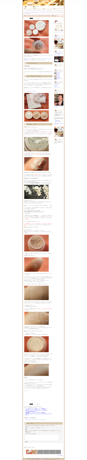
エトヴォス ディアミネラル (60, 71)
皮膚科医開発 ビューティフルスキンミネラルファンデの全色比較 (35, 412)
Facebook (29, 458)
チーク (56, 86)
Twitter (33, 458)
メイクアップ (41, 419)
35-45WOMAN (56, 120)
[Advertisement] (31, 397)
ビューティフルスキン (42, 12)
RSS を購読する (37, 458)
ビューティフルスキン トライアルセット (31, 91)
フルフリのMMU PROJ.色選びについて (31, 411)
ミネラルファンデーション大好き (28, 12)
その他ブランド (36, 12)
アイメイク (56, 85)
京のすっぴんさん (59, 77)
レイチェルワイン (59, 72)
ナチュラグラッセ (59, 76)
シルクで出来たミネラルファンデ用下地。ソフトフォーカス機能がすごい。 (36, 408)
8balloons (55, 459)
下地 (44, 419)
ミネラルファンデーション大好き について (44, 458)
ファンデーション (47, 12)
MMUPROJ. (58, 74)
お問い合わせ (57, 458)
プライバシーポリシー (53, 458)
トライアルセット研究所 (57, 121)
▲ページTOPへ (60, 455)
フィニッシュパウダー (35, 419)
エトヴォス (49, 58)
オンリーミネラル (44, 58)
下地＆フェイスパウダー (57, 83)
